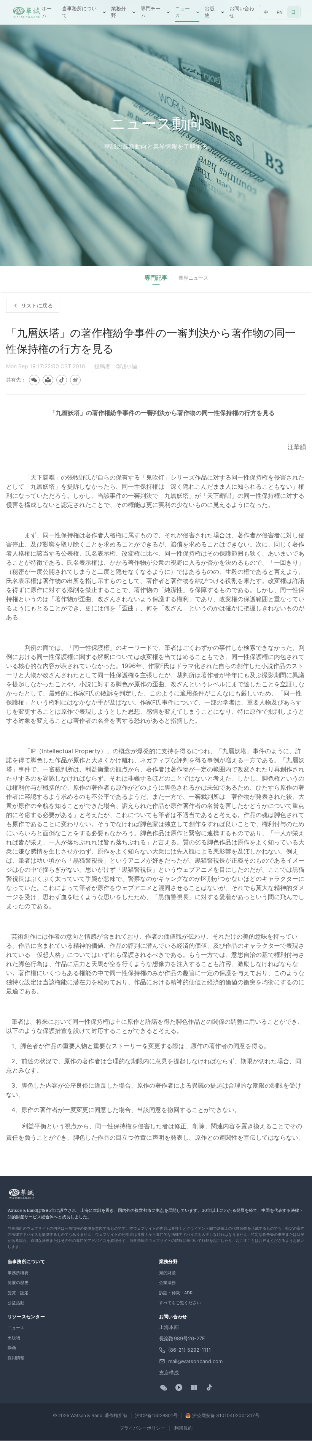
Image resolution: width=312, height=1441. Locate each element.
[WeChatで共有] (34, 380)
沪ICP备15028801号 (156, 1415)
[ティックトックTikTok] (209, 1387)
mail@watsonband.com (195, 1361)
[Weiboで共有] (75, 380)
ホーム (47, 11)
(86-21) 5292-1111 (189, 1350)
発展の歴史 (18, 1282)
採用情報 (16, 1357)
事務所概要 (18, 1272)
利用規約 (183, 1428)
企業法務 (167, 1282)
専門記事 (156, 277)
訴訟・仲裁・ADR (176, 1292)
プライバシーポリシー (142, 1428)
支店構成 (169, 1373)
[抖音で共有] (61, 380)
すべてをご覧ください (180, 1302)
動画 (12, 1347)
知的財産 (167, 1272)
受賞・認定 (18, 1292)
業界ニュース (193, 278)
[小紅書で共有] (48, 380)
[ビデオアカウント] (178, 1387)
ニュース (16, 1327)
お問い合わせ (241, 11)
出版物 (14, 1337)
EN (280, 12)
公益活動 (16, 1302)
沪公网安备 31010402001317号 (225, 1415)
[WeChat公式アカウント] (163, 1387)
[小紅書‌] (194, 1387)
